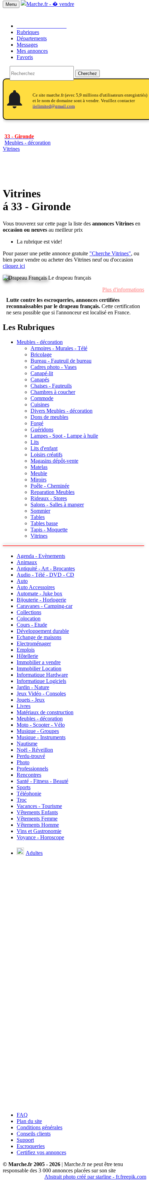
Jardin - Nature (33, 687)
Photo (23, 762)
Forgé (36, 423)
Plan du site (29, 1121)
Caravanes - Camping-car (44, 606)
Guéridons (41, 429)
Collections (29, 612)
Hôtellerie (27, 656)
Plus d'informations (123, 289)
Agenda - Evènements (41, 556)
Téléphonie (29, 794)
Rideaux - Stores (48, 498)
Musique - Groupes (38, 731)
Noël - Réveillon (35, 750)
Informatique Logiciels (41, 681)
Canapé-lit (41, 373)
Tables (37, 517)
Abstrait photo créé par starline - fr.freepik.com (95, 1177)
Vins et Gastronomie (39, 831)
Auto (22, 581)
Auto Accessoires (36, 587)
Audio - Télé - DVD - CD (45, 575)
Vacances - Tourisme (39, 806)
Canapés (39, 379)
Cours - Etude (32, 625)
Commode (41, 398)
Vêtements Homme (38, 825)
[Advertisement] (74, 1031)
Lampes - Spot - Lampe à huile (64, 436)
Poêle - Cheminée (49, 486)
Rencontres (29, 775)
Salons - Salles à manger (57, 505)
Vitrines (11, 149)
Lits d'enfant (44, 448)
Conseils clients (34, 1134)
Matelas (38, 467)
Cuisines (39, 404)
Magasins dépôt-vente (54, 461)
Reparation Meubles (52, 492)
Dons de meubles (49, 417)
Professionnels (32, 768)
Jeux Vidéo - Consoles (41, 693)
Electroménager (34, 643)
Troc (22, 800)
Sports (23, 787)
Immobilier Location (39, 668)
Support (25, 1140)
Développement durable (43, 631)
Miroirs (38, 479)
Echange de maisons (39, 637)
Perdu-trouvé (31, 756)
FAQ (22, 1115)
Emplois (26, 650)
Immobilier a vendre (39, 662)
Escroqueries (31, 1146)
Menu (11, 4)
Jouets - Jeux (31, 700)
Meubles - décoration (40, 342)
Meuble (38, 473)
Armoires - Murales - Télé (58, 348)
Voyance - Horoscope (40, 837)
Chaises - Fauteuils (51, 386)
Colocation (29, 618)
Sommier (40, 511)
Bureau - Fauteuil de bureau (60, 361)
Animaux (27, 562)
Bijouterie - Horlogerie (41, 600)
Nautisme (27, 743)
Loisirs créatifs (46, 454)
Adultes (34, 853)
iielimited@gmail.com (54, 106)
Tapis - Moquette (49, 530)
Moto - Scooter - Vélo (41, 725)
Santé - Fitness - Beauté (42, 781)
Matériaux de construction (45, 712)
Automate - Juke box (39, 593)
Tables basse (44, 523)
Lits (34, 442)
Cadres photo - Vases (53, 367)
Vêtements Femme (37, 819)
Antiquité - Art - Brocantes (46, 568)
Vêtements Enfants (37, 812)
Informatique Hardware (42, 675)
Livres (23, 706)
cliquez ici (14, 266)
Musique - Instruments (41, 737)
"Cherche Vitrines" (110, 253)
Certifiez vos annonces (41, 1152)
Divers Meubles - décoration (61, 411)
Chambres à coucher (52, 392)
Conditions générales (39, 1127)
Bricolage (41, 354)
